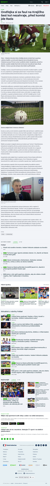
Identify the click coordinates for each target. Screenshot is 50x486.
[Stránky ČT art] (38, 465)
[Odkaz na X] (7, 439)
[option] (21, 477)
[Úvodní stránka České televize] (10, 445)
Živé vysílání (35, 449)
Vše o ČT (19, 461)
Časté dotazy (5, 461)
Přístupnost (25, 483)
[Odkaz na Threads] (13, 439)
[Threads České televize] (46, 445)
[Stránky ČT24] (5, 465)
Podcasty (35, 454)
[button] (22, 189)
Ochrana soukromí (18, 483)
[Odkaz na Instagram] (2, 439)
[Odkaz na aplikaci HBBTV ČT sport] (20, 423)
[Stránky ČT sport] (13, 465)
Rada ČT (4, 456)
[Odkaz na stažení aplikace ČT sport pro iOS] (4, 423)
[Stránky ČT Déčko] (30, 465)
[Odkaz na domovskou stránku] (6, 2)
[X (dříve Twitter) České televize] (44, 445)
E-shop (4, 459)
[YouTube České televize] (41, 445)
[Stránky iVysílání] (22, 465)
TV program (5, 449)
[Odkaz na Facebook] (5, 439)
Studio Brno (35, 451)
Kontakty (35, 461)
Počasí (19, 456)
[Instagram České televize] (36, 445)
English (12, 483)
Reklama (5, 451)
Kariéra (34, 456)
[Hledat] (42, 2)
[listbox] (27, 477)
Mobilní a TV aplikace (37, 459)
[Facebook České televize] (39, 445)
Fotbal (2, 9)
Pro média (20, 449)
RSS (46, 483)
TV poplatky (20, 451)
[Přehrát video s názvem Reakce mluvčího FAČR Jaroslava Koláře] (22, 189)
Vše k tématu (46, 284)
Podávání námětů (21, 459)
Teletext (5, 454)
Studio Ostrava (21, 454)
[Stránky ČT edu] (45, 465)
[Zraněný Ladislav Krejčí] (25, 38)
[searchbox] (35, 2)
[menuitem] (2, 5)
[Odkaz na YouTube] (10, 439)
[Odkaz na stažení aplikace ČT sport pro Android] (12, 423)
